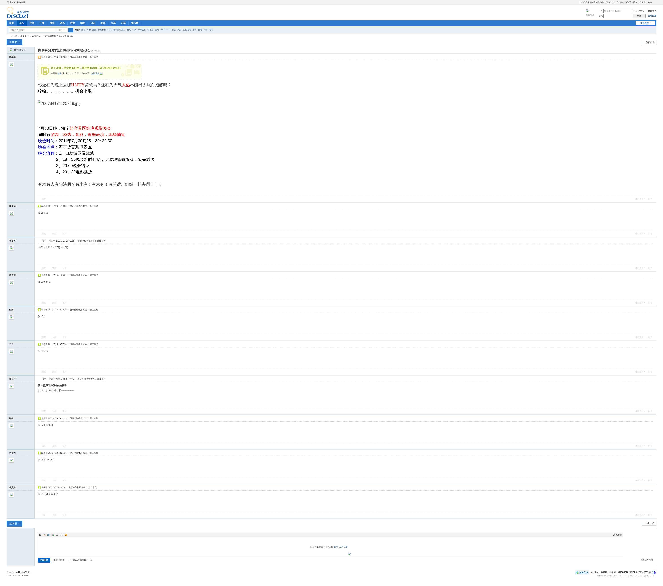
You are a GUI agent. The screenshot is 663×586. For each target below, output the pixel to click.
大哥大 (12, 453)
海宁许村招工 (119, 30)
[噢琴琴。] (11, 50)
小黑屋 (612, 572)
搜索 (60, 30)
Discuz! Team (23, 575)
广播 (42, 23)
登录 (59, 73)
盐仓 (157, 30)
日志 (92, 23)
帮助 (72, 23)
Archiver (595, 572)
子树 (134, 30)
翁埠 (205, 30)
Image (48, 535)
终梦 (11, 310)
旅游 (94, 30)
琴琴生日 (142, 30)
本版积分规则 (646, 559)
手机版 (604, 572)
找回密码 (652, 11)
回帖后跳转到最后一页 (82, 560)
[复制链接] (95, 50)
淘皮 (179, 30)
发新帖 (13, 42)
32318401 (165, 30)
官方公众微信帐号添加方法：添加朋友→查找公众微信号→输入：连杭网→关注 (615, 2)
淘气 (211, 30)
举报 (650, 199)
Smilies (66, 535)
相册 (103, 23)
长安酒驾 (187, 30)
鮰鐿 (11, 418)
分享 (113, 23)
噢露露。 (13, 275)
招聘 (194, 30)
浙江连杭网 (8, 36)
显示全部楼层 (76, 57)
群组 (52, 23)
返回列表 (650, 42)
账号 (601, 11)
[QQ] (582, 572)
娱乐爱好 (24, 36)
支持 (54, 233)
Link (53, 535)
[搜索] (70, 30)
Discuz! (22, 572)
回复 (44, 199)
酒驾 (129, 30)
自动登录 (640, 11)
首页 (11, 23)
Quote (57, 535)
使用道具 (639, 199)
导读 (31, 23)
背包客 (150, 30)
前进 (174, 30)
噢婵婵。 (13, 206)
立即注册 (652, 16)
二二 (11, 344)
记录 (123, 23)
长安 (109, 30)
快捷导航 (644, 23)
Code (61, 535)
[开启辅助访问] (578, 2)
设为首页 (11, 2)
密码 (601, 16)
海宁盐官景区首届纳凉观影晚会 (58, 36)
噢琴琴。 (23, 50)
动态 (62, 23)
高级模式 (617, 535)
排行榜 (134, 23)
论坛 (21, 23)
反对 (65, 233)
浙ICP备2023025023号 (641, 572)
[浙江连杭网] (18, 16)
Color (44, 535)
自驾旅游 (36, 36)
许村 (83, 30)
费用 (200, 30)
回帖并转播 (59, 560)
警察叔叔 (102, 30)
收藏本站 (21, 2)
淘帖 (82, 23)
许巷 (89, 30)
